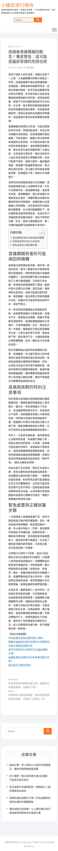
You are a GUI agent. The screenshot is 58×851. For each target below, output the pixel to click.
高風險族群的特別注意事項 (26, 241)
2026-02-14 (16, 47)
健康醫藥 (30, 68)
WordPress (29, 846)
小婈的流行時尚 (17, 5)
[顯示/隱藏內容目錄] (40, 233)
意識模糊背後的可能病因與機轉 (28, 237)
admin (19, 68)
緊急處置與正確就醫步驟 (25, 245)
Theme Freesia (39, 842)
